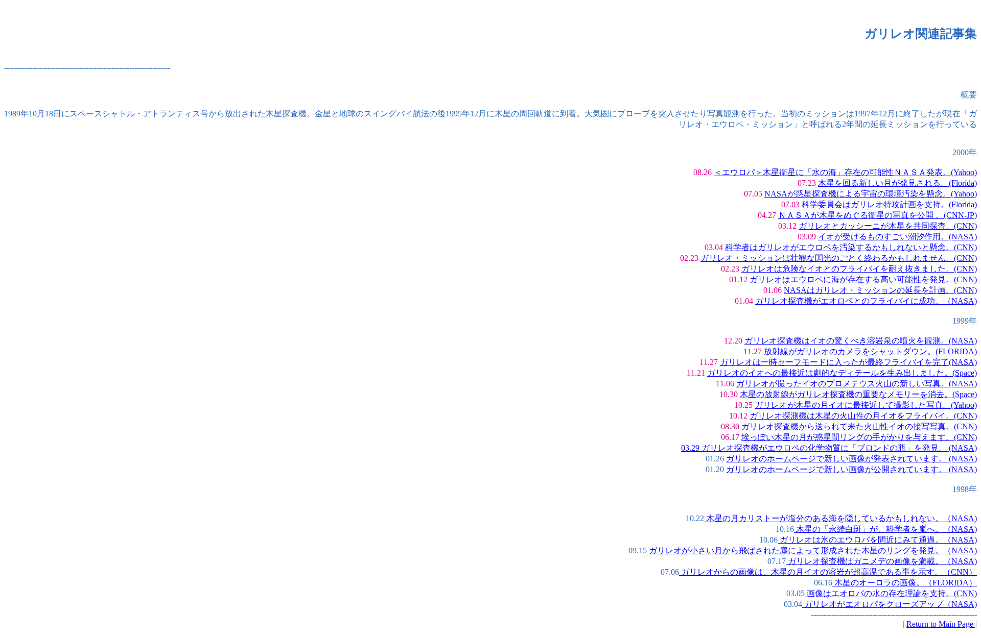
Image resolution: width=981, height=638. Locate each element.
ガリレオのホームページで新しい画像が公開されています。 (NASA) (851, 469)
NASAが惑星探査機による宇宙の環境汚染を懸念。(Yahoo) (870, 193)
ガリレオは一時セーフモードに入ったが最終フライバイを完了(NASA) (848, 362)
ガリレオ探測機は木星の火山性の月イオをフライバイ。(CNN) (863, 415)
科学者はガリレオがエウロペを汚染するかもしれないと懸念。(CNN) (851, 247)
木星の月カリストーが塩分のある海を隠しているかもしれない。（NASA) (840, 518)
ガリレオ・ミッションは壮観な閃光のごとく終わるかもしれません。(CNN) (838, 258)
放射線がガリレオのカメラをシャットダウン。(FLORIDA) (870, 351)
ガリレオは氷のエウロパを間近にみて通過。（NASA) (877, 539)
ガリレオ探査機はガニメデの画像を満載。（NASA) (881, 561)
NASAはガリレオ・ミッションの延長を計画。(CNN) (880, 290)
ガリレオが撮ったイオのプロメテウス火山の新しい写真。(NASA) (856, 383)
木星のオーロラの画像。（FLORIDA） (904, 582)
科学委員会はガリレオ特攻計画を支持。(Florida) (889, 204)
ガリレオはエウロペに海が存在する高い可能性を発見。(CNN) (863, 279)
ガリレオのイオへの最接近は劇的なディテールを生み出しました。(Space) (842, 373)
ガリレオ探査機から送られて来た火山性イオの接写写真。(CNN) (859, 426)
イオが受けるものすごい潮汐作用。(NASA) (897, 236)
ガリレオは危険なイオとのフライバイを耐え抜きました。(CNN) (859, 268)
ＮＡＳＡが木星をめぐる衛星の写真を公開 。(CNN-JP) (877, 215)
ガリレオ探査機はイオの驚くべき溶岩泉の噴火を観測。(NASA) (860, 340)
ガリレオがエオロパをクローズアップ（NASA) (889, 604)
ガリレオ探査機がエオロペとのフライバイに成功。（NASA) (866, 301)
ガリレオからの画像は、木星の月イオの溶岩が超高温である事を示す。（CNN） (828, 572)
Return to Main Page (940, 624)
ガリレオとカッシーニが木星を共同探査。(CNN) (888, 226)
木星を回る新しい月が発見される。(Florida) (897, 183)
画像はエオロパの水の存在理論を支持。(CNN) (891, 593)
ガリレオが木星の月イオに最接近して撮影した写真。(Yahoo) (866, 405)
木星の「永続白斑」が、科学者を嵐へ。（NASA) (885, 529)
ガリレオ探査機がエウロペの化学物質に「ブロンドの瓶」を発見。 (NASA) (838, 448)
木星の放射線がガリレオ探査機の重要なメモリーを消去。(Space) (858, 394)
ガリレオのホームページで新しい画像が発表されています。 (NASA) (851, 458)
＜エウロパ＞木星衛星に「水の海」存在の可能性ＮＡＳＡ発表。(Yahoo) (845, 172)
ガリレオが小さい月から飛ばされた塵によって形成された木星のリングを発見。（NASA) (812, 550)
